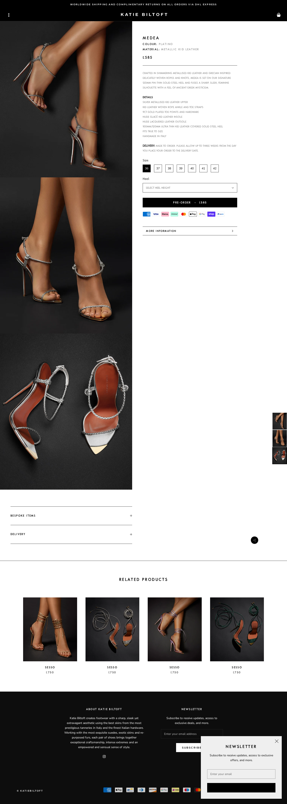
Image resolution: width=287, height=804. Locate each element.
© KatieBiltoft (30, 790)
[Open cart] (279, 15)
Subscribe (241, 787)
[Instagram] (104, 756)
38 (169, 168)
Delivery (18, 534)
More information (161, 230)
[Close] (277, 741)
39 (180, 168)
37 (158, 168)
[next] (274, 631)
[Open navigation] (8, 15)
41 (203, 168)
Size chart (230, 160)
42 (214, 168)
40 (192, 168)
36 (146, 168)
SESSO (50, 667)
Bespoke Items (23, 515)
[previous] (13, 631)
